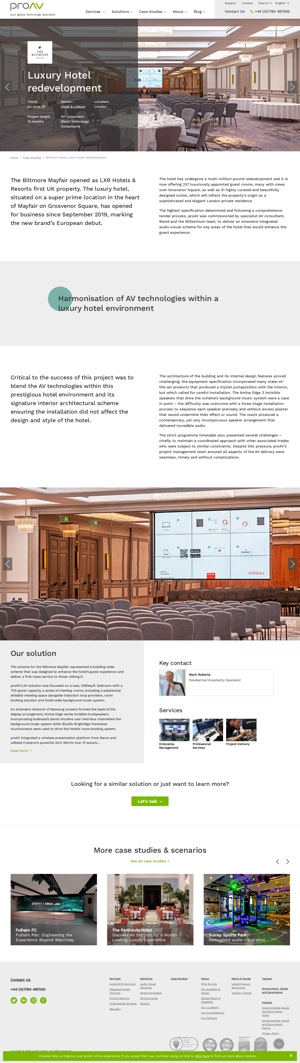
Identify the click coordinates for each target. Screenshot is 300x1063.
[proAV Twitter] (15, 1000)
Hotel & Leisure (73, 107)
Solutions (120, 11)
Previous (7, 87)
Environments (149, 998)
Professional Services (123, 1003)
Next (292, 87)
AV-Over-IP (36, 107)
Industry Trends (242, 992)
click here (202, 1056)
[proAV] (27, 8)
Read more (19, 751)
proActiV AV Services (123, 983)
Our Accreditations (212, 1012)
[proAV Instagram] (35, 1000)
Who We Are (209, 983)
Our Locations (210, 1007)
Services (94, 11)
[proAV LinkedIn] (25, 1000)
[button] (150, 801)
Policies (267, 1002)
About (178, 11)
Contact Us (235, 11)
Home (14, 157)
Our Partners (209, 1018)
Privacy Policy (270, 1033)
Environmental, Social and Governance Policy (275, 1011)
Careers (247, 3)
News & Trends (241, 978)
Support (230, 3)
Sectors (145, 1003)
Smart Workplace (151, 992)
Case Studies (150, 11)
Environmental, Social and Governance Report (275, 1024)
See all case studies (148, 861)
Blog (198, 11)
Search (264, 3)
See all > (115, 1009)
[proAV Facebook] (44, 1000)
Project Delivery (120, 998)
